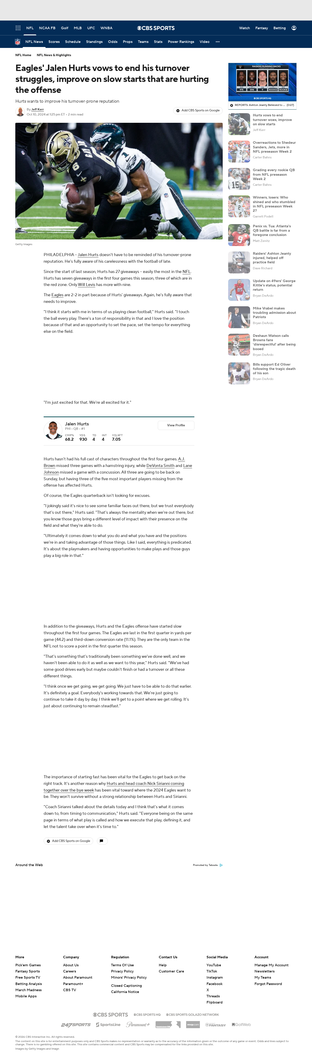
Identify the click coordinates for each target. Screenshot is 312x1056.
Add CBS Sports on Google (201, 110)
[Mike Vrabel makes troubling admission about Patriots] (239, 317)
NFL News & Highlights (54, 55)
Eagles (57, 295)
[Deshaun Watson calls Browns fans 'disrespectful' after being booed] (239, 345)
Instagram (214, 977)
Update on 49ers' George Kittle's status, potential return (274, 285)
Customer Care (171, 971)
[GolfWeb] (241, 1024)
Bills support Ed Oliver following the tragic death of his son (274, 368)
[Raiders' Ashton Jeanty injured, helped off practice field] (239, 262)
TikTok (211, 971)
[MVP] (193, 1023)
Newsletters (264, 971)
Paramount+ (73, 984)
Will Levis (86, 284)
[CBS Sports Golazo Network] (192, 1014)
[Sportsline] (108, 1024)
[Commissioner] (168, 1023)
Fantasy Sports (27, 971)
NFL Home (23, 55)
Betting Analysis (28, 984)
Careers (69, 971)
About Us (71, 965)
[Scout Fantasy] (215, 1024)
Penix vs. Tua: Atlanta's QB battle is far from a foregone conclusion (272, 230)
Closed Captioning (126, 985)
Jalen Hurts (88, 254)
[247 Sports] (76, 1024)
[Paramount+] (138, 1023)
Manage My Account (271, 965)
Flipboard (214, 1002)
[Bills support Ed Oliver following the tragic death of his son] (239, 373)
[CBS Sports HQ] (147, 1014)
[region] (262, 82)
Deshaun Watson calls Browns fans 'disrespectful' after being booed (274, 342)
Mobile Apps (26, 996)
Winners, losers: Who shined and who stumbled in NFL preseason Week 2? (274, 204)
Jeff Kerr (37, 109)
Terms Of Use (122, 965)
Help (163, 965)
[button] (218, 41)
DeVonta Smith (160, 465)
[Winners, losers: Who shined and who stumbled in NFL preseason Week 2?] (239, 206)
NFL (186, 271)
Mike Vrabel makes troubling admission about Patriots (274, 312)
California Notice (125, 992)
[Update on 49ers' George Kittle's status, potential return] (239, 290)
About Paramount (77, 977)
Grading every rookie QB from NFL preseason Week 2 (274, 174)
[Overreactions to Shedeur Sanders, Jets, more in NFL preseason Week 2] (239, 151)
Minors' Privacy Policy (129, 977)
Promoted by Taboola (205, 865)
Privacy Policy (122, 971)
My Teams (262, 977)
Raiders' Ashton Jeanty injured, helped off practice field (272, 258)
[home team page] (60, 437)
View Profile (176, 425)
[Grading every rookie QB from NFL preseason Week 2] (239, 179)
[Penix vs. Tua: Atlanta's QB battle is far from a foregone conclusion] (239, 235)
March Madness (28, 990)
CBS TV (69, 990)
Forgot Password (268, 984)
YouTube (213, 965)
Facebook (214, 984)
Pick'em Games (28, 965)
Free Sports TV (27, 977)
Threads (213, 996)
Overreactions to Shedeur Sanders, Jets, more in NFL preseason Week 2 (274, 147)
